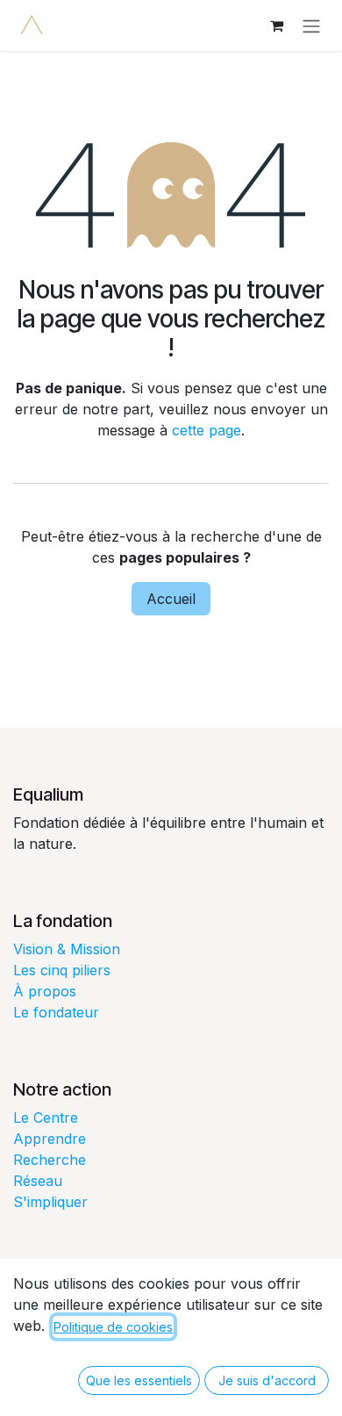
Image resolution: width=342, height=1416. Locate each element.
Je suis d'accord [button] (267, 1380)
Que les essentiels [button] (139, 1380)
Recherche (49, 1159)
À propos (44, 991)
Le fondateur (56, 1012)
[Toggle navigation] (311, 25)
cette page (206, 430)
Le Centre (45, 1117)
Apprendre (49, 1138)
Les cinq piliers (61, 970)
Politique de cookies (113, 1326)
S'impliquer (50, 1202)
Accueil (171, 598)
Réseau (37, 1181)
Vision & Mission (66, 949)
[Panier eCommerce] (276, 25)
